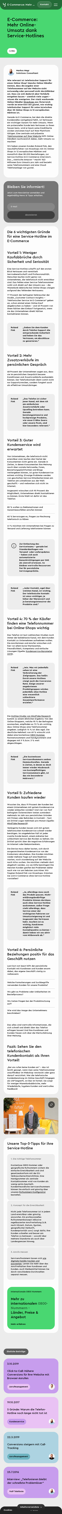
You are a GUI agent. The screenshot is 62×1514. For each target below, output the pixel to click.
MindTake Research (17, 823)
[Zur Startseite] (4, 5)
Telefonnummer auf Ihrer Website (24, 136)
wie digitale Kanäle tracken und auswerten (28, 1261)
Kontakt (44, 4)
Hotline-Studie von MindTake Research (31, 716)
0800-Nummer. (37, 735)
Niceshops (29, 102)
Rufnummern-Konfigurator (32, 1192)
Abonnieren (31, 215)
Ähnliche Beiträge (16, 1352)
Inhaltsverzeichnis (29, 1507)
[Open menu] (55, 5)
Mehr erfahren (18, 1324)
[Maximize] (51, 1104)
